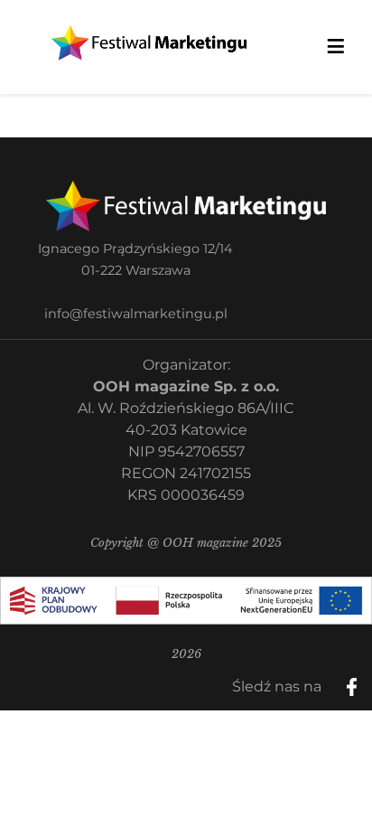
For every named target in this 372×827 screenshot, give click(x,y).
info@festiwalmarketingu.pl (136, 313)
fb (366, 680)
